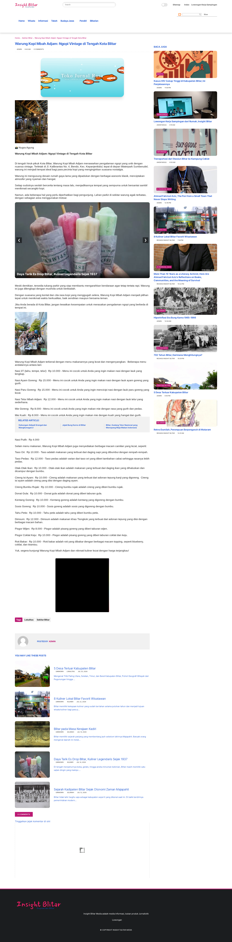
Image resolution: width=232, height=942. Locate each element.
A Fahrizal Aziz (164, 189)
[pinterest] (191, 11)
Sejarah (70, 732)
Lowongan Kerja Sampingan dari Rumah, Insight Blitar (183, 121)
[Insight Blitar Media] (27, 5)
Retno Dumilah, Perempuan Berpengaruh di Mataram (182, 429)
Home (22, 20)
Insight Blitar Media (122, 930)
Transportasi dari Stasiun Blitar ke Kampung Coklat (181, 158)
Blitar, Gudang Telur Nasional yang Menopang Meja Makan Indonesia (121, 426)
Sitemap (176, 4)
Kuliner (70, 702)
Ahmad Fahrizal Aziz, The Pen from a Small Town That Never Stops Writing (183, 198)
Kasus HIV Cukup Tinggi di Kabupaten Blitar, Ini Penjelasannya (179, 82)
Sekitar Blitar (27, 38)
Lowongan (117, 920)
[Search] (113, 4)
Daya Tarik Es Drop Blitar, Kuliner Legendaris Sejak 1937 (90, 759)
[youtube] (200, 11)
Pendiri (83, 20)
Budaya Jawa (67, 20)
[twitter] (182, 11)
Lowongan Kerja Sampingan (204, 4)
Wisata (31, 20)
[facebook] (178, 11)
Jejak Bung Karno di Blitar (74, 425)
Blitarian (94, 20)
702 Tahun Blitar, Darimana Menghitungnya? (178, 355)
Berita (160, 74)
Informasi (43, 20)
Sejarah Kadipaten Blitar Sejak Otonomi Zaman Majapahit (58, 274)
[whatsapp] (187, 11)
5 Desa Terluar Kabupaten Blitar (75, 668)
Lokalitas (28, 619)
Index (186, 4)
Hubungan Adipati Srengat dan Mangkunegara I (33, 426)
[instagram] (195, 11)
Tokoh (54, 20)
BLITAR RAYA (162, 348)
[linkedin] (38, 627)
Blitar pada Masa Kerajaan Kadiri (75, 729)
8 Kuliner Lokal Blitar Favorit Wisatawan (80, 698)
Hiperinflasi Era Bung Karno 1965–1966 (175, 317)
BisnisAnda (162, 114)
